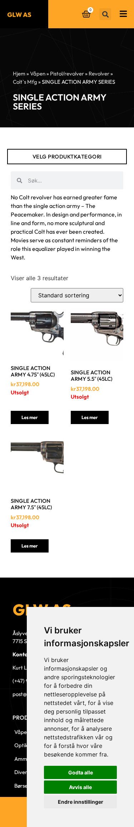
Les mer (29, 417)
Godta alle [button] (80, 772)
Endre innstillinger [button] (80, 802)
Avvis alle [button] (80, 787)
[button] (105, 14)
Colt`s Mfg (25, 81)
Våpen (37, 73)
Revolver (99, 73)
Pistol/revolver (67, 73)
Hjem (19, 73)
